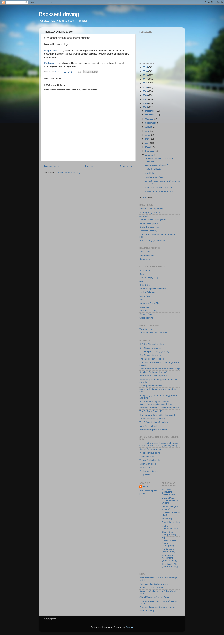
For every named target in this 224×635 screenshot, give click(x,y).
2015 (145, 67)
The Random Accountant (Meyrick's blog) (169, 557)
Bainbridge (144, 259)
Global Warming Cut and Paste (154, 597)
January (149, 155)
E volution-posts (147, 456)
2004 (145, 197)
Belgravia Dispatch (53, 50)
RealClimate (145, 270)
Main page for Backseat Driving (154, 584)
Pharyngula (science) (149, 212)
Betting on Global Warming (152, 587)
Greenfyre (144, 307)
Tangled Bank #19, (154, 177)
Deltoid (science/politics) (151, 209)
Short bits (149, 173)
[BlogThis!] (87, 71)
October (149, 119)
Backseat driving (59, 14)
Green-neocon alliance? (156, 165)
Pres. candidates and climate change (157, 607)
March (148, 147)
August (149, 127)
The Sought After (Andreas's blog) (170, 565)
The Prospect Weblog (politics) (154, 351)
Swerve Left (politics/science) (153, 429)
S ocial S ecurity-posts (150, 449)
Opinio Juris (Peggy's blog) (169, 533)
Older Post (126, 166)
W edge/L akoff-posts (149, 460)
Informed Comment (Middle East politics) (159, 407)
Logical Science (147, 292)
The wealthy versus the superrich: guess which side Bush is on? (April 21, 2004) (158, 444)
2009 (145, 91)
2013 (145, 75)
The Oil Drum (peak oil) (150, 411)
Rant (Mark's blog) (171, 522)
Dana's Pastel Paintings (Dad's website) (170, 500)
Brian (145, 487)
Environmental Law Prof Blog (153, 333)
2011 (145, 83)
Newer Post (51, 166)
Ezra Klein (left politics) (150, 426)
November (150, 115)
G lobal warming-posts (150, 471)
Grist (141, 281)
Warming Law (146, 329)
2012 (145, 79)
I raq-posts (144, 475)
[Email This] (84, 71)
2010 (145, 87)
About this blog (146, 611)
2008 (145, 95)
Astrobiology (145, 216)
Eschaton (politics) (148, 231)
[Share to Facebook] (93, 71)
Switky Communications (170, 527)
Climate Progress (147, 314)
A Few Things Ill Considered (152, 288)
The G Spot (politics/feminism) (154, 422)
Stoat (141, 274)
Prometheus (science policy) (153, 376)
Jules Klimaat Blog (148, 310)
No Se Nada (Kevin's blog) (168, 550)
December (150, 111)
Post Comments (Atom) (68, 172)
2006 (145, 103)
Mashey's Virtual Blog (149, 303)
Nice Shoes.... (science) (150, 348)
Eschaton (49, 63)
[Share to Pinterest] (96, 71)
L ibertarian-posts (147, 464)
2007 (145, 99)
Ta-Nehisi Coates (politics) (152, 418)
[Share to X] (90, 71)
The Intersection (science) (152, 359)
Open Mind (144, 296)
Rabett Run (144, 285)
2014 (145, 71)
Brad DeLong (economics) (152, 240)
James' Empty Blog (148, 278)
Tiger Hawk (144, 252)
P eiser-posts (145, 467)
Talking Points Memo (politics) (153, 220)
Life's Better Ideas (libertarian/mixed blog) (159, 368)
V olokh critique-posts (149, 453)
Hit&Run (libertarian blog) (151, 344)
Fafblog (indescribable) (150, 386)
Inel (141, 299)
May (147, 139)
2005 (145, 107)
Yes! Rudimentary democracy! (159, 191)
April (147, 143)
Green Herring (146, 318)
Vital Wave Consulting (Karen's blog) (169, 491)
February (150, 151)
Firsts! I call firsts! (153, 169)
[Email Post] (79, 71)
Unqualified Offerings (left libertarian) (157, 415)
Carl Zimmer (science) (150, 355)
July (147, 131)
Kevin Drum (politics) (149, 227)
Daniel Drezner (146, 255)
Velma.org (167, 519)
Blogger (129, 627)
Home (89, 166)
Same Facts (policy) (149, 223)
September (150, 123)
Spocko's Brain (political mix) (153, 372)
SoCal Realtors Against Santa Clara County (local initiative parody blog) (156, 402)
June (148, 135)
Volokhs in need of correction (158, 187)
